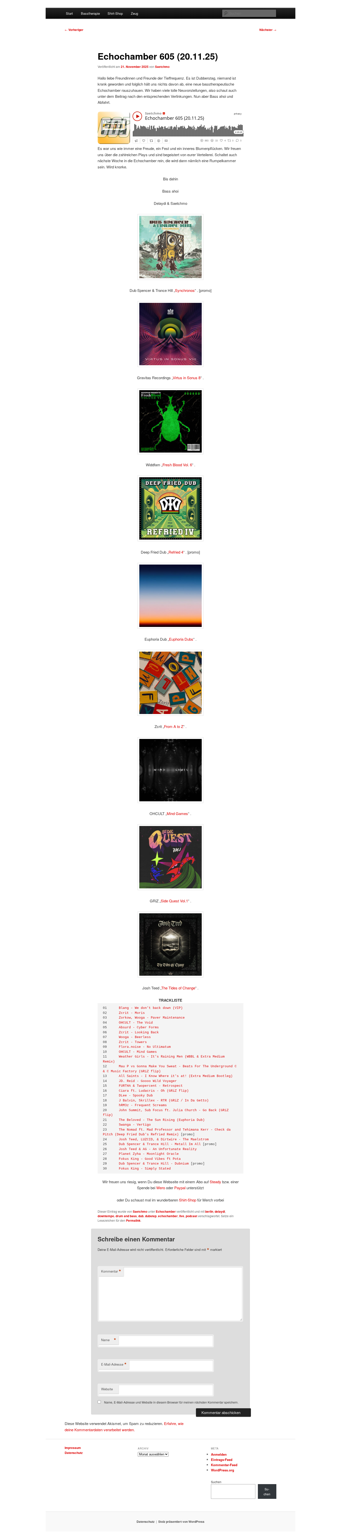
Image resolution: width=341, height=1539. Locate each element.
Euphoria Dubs (181, 639)
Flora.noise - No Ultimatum (145, 1047)
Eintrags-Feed (221, 1459)
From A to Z (173, 726)
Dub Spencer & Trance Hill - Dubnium (154, 1164)
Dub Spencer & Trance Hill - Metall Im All (160, 1144)
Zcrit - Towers (133, 1042)
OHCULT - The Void (136, 1023)
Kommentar (111, 1271)
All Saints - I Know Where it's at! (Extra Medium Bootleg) (176, 1076)
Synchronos (185, 290)
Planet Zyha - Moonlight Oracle (149, 1154)
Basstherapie (90, 13)
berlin (209, 1211)
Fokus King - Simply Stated (145, 1169)
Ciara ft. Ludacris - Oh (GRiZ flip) (154, 1091)
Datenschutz (74, 1452)
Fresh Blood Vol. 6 (177, 464)
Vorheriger (74, 29)
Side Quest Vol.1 (174, 900)
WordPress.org (222, 1470)
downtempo (106, 1216)
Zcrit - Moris (132, 1013)
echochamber (168, 1216)
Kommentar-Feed (224, 1464)
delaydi (220, 1211)
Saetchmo (162, 66)
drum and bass (126, 1216)
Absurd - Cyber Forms (139, 1027)
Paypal (179, 1187)
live (181, 1216)
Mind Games (177, 813)
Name (108, 1340)
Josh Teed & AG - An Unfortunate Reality (158, 1149)
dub (141, 1216)
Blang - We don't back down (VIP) (151, 1008)
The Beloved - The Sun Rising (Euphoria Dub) (162, 1120)
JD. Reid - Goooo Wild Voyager (148, 1081)
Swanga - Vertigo (135, 1125)
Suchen (216, 1482)
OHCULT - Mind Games (138, 1052)
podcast (191, 1216)
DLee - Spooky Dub (136, 1095)
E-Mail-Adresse (114, 1364)
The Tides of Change (178, 987)
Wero (160, 1187)
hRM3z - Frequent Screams (143, 1105)
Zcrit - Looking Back (139, 1032)
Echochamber (166, 1211)
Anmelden (219, 1454)
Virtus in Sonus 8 (186, 377)
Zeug (134, 13)
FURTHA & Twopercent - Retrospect (151, 1086)
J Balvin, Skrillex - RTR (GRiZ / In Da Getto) (164, 1100)
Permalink (133, 1220)
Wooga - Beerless (135, 1037)
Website (107, 1389)
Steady (215, 1181)
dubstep (151, 1216)
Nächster (267, 29)
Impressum (73, 1447)
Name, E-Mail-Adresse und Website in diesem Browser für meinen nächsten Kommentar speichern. (171, 1402)
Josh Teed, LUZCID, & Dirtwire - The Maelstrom (164, 1139)
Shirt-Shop (115, 13)
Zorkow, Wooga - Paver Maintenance (152, 1018)
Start (69, 13)
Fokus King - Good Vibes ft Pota (150, 1159)
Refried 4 (176, 552)
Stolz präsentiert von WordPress (181, 1521)
